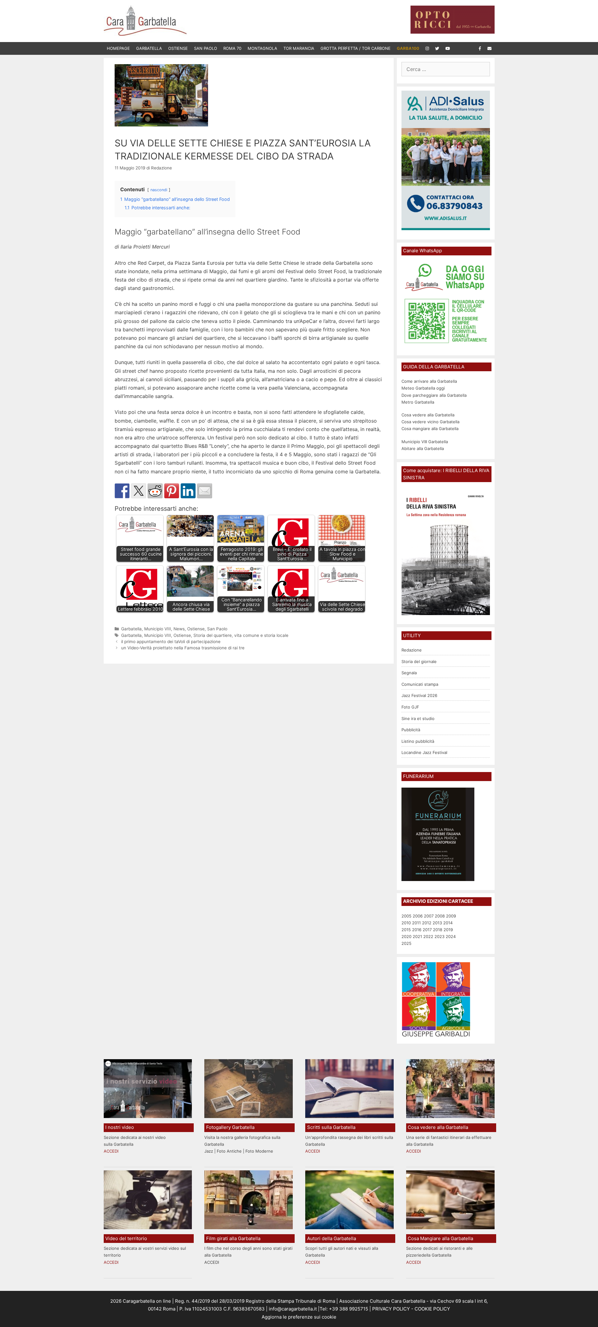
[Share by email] (204, 490)
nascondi (158, 189)
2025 (406, 943)
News (179, 628)
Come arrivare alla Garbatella (429, 381)
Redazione (411, 649)
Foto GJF (410, 706)
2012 (426, 922)
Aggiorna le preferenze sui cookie (299, 1317)
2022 (428, 936)
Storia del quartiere (212, 635)
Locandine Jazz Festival (424, 752)
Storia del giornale (419, 661)
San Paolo (205, 48)
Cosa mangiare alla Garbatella (429, 428)
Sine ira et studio (417, 718)
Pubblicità (410, 729)
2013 (437, 922)
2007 (429, 915)
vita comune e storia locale (261, 635)
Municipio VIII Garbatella (424, 441)
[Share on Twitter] (138, 490)
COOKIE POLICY (432, 1309)
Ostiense (178, 48)
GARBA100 (408, 48)
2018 (437, 929)
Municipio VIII (157, 628)
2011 (416, 922)
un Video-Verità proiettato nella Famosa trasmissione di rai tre (182, 647)
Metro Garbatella (417, 402)
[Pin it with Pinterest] (171, 490)
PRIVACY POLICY (390, 1309)
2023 (439, 936)
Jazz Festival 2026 (419, 695)
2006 (418, 915)
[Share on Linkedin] (188, 490)
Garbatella (149, 48)
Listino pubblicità (417, 741)
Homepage (118, 48)
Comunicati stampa (419, 684)
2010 (406, 922)
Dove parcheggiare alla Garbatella (434, 395)
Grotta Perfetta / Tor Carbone (355, 48)
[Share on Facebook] (122, 490)
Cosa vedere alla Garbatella (427, 414)
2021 (417, 936)
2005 (406, 915)
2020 (406, 936)
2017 (427, 929)
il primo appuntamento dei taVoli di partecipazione (171, 641)
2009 (451, 915)
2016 (416, 929)
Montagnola (262, 48)
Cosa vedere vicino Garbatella (430, 421)
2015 (406, 929)
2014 (448, 922)
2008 (440, 915)
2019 (448, 929)
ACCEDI (111, 1151)
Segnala (409, 672)
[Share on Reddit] (155, 490)
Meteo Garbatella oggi (423, 388)
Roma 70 (232, 48)
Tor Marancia (298, 48)
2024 (451, 936)
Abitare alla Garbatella (422, 448)
